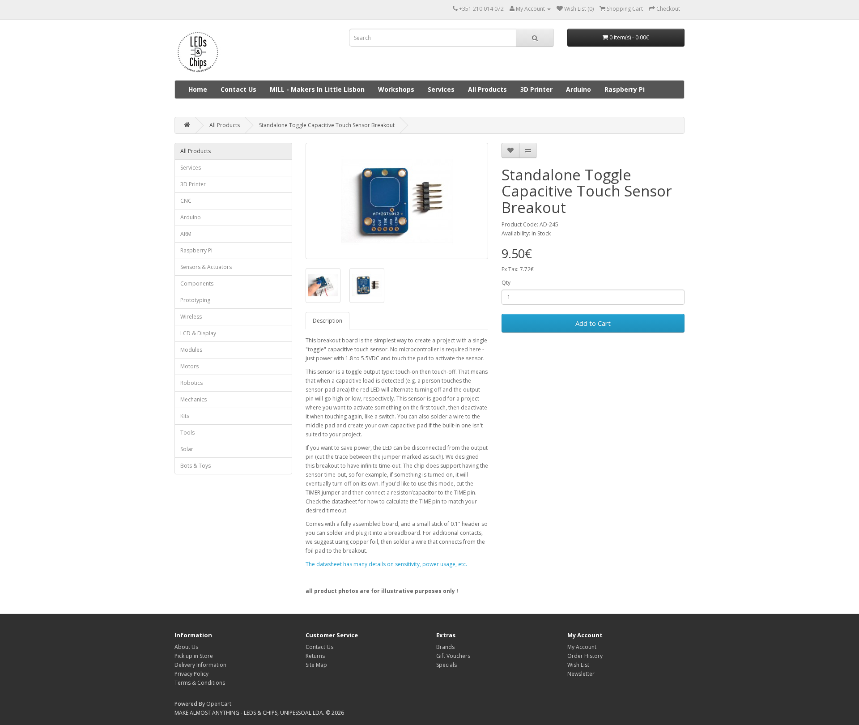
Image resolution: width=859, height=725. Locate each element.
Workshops (396, 89)
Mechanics (193, 399)
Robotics (191, 383)
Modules (191, 350)
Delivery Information (200, 665)
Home (197, 89)
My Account (581, 647)
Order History (585, 656)
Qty (506, 282)
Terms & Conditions (199, 683)
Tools (187, 432)
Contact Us (238, 89)
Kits (184, 416)
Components (196, 283)
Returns (315, 656)
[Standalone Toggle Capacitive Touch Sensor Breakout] (397, 201)
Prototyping (195, 300)
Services (441, 89)
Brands (445, 647)
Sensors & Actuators (206, 267)
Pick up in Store (193, 656)
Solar (186, 449)
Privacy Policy (191, 674)
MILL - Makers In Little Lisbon (317, 89)
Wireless (191, 316)
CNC (185, 201)
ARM (185, 234)
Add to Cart (593, 323)
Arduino (578, 89)
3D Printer (536, 89)
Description (327, 320)
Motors (189, 366)
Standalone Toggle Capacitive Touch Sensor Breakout (327, 125)
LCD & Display (198, 333)
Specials (446, 665)
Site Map (316, 665)
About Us (186, 647)
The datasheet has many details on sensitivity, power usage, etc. (386, 564)
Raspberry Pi (624, 89)
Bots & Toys (195, 465)
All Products (487, 89)
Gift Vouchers (453, 656)
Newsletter (581, 674)
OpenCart (218, 704)
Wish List (578, 665)
